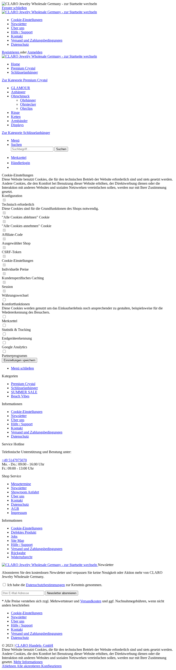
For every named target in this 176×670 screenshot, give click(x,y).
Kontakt (17, 36)
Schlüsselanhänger (24, 388)
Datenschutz (20, 44)
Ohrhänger (28, 100)
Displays (17, 125)
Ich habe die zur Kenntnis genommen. (54, 585)
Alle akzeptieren (29, 666)
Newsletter (19, 24)
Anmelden (34, 52)
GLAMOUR (20, 88)
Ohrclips (26, 108)
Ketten (16, 117)
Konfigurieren (51, 666)
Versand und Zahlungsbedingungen (36, 40)
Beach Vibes (20, 396)
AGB (15, 508)
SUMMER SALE (24, 392)
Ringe (15, 112)
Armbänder (19, 121)
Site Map (17, 540)
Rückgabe (18, 553)
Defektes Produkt (23, 532)
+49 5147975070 (14, 460)
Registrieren (11, 52)
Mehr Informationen (28, 662)
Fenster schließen (14, 8)
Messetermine (21, 484)
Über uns (17, 28)
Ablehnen (9, 666)
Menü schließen (22, 368)
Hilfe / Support (22, 32)
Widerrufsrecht (21, 557)
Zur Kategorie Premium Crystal (24, 80)
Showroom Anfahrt (25, 492)
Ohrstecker (28, 104)
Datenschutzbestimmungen (45, 585)
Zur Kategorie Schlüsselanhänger (26, 133)
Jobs (14, 536)
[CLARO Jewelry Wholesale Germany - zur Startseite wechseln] (49, 12)
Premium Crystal (23, 384)
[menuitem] (92, 20)
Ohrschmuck (20, 96)
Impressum (19, 513)
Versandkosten (90, 601)
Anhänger (18, 92)
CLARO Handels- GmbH (34, 645)
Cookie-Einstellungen (26, 20)
